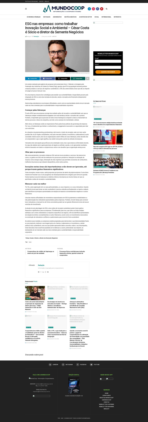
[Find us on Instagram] (93, 8)
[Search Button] (106, 9)
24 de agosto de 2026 (31, 342)
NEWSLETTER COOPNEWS (106, 404)
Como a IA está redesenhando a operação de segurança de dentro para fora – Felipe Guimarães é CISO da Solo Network (34, 305)
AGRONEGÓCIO (57, 17)
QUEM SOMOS (107, 395)
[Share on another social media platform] (87, 78)
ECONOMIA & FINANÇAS (34, 17)
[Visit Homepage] (63, 9)
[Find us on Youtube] (101, 8)
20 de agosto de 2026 (75, 348)
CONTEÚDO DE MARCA (100, 142)
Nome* (97, 64)
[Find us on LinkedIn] (89, 8)
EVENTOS (106, 402)
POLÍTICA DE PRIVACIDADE (31, 1)
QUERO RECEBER (108, 72)
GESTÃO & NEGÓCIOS (70, 17)
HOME (106, 393)
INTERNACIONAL (106, 17)
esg (30, 242)
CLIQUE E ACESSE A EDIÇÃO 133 (74, 396)
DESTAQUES (46, 17)
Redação (36, 36)
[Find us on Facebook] (97, 8)
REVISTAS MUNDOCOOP (106, 397)
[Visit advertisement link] (108, 35)
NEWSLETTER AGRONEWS (106, 406)
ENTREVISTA (117, 17)
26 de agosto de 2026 (75, 309)
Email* (97, 58)
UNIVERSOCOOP (106, 400)
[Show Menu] (26, 8)
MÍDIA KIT (47, 1)
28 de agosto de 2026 (53, 309)
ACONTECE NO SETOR (85, 17)
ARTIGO (54, 36)
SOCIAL (97, 17)
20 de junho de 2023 (46, 36)
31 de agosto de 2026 (31, 311)
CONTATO (41, 1)
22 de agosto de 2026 (53, 338)
